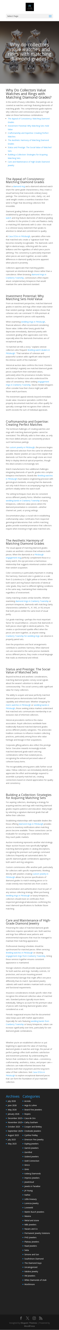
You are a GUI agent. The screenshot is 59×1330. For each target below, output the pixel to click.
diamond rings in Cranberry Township (32, 601)
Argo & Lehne (30, 1105)
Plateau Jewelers (31, 1241)
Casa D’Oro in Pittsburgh (19, 236)
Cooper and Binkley (33, 1126)
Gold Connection (31, 1160)
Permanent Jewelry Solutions (37, 1233)
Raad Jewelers (30, 1246)
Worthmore (29, 1284)
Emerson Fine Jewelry (33, 1139)
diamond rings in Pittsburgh (31, 824)
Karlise (27, 1195)
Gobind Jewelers (31, 1156)
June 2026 (12, 1105)
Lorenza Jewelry (31, 1203)
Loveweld (28, 1207)
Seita (26, 1250)
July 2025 (12, 1139)
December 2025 (15, 1118)
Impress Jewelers (32, 1177)
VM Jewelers (29, 1275)
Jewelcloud (29, 1182)
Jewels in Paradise (32, 1186)
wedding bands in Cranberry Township (23, 500)
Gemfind (28, 1152)
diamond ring (19, 186)
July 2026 (12, 1101)
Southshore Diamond (33, 1258)
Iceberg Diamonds (32, 1173)
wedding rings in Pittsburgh (33, 321)
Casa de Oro (30, 1118)
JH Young (28, 1190)
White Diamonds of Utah (35, 1280)
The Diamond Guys (33, 1263)
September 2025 (15, 1131)
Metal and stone (31, 1220)
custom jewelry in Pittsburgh (22, 447)
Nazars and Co (31, 1229)
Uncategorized (30, 1267)
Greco (27, 1165)
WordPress (29, 1326)
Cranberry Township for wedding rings (23, 636)
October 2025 (14, 1126)
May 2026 (12, 1109)
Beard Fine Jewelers (33, 1109)
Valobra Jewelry (31, 1271)
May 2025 (12, 1143)
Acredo (27, 1101)
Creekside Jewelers (32, 1131)
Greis (26, 1169)
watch (8, 218)
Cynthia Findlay (31, 1135)
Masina (27, 1216)
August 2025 (13, 1135)
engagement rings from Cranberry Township (25, 956)
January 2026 (13, 1114)
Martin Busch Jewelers (34, 1212)
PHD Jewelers (30, 1237)
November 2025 (15, 1122)
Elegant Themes (29, 1323)
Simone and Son (31, 1254)
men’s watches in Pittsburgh (18, 705)
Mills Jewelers (30, 1224)
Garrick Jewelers (31, 1148)
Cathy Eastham (31, 1122)
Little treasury (30, 1199)
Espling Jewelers (31, 1143)
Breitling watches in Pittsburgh (19, 952)
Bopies (27, 1114)
